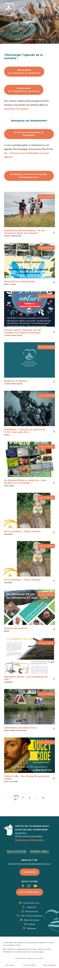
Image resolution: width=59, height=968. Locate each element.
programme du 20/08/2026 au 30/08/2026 (24, 71)
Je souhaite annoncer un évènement (29, 134)
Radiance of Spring (15, 381)
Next (52, 510)
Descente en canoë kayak (19, 281)
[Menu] (54, 4)
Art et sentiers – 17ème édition (22, 531)
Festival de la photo (16, 628)
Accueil (17, 39)
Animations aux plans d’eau (20, 727)
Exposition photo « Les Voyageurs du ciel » (26, 678)
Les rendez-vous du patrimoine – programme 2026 (29, 175)
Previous (7, 510)
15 (43, 797)
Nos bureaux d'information (29, 839)
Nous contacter (16, 851)
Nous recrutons (29, 892)
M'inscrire (29, 872)
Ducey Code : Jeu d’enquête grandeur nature (27, 777)
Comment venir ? (39, 851)
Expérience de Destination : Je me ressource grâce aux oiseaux (24, 231)
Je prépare (29, 39)
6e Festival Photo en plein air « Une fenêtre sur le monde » (25, 481)
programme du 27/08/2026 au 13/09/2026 (24, 89)
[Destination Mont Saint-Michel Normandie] (9, 9)
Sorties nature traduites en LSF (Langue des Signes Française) (22, 331)
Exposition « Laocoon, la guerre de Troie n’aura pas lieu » (24, 430)
